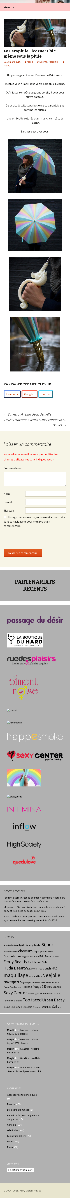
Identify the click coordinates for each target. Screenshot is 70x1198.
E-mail (9, 502)
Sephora (57, 986)
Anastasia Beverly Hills (14, 945)
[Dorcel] (12, 710)
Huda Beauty (15, 968)
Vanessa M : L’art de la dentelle (27, 414)
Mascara (33, 976)
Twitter (45, 394)
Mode (30, 61)
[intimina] (24, 808)
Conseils (11, 1124)
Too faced (32, 1000)
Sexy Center (15, 993)
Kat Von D (32, 968)
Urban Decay (53, 1000)
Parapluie (54, 61)
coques (50, 952)
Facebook (12, 394)
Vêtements (37, 1007)
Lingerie (41, 969)
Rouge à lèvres (42, 987)
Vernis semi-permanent (20, 1006)
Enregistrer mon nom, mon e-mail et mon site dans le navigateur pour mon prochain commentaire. (34, 521)
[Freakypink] (14, 722)
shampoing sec (33, 994)
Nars (39, 976)
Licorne (43, 61)
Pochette (17, 987)
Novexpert (11, 982)
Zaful (56, 1006)
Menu (7, 7)
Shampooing (46, 993)
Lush (48, 968)
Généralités (13, 1130)
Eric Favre (45, 956)
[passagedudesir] (35, 620)
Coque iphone (39, 951)
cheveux (25, 950)
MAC (54, 968)
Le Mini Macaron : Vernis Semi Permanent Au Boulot (35, 422)
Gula (44, 962)
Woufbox (46, 1006)
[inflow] (24, 826)
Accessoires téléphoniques (22, 1094)
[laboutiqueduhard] (25, 640)
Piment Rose (9, 987)
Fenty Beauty (15, 961)
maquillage (16, 975)
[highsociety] (24, 844)
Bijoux (47, 944)
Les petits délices (16, 1136)
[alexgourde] (14, 796)
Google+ (29, 394)
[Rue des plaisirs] (31, 660)
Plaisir (10, 1147)
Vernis (6, 1007)
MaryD (10, 1030)
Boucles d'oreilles (11, 952)
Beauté (11, 1104)
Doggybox (25, 957)
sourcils (57, 994)
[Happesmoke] (35, 737)
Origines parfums (28, 982)
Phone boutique (52, 982)
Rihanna (27, 986)
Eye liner (55, 957)
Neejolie (51, 975)
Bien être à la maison (18, 1109)
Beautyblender (33, 945)
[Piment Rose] (23, 686)
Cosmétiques (12, 956)
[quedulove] (24, 860)
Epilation (34, 956)
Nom (7, 494)
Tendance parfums (13, 1000)
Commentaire (13, 468)
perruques (41, 982)
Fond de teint (34, 962)
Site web (9, 510)
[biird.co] (24, 777)
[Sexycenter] (35, 755)
